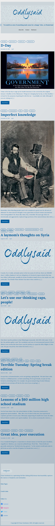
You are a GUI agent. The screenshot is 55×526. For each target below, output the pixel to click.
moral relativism (32, 293)
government (13, 41)
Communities (13, 110)
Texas (27, 395)
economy (12, 395)
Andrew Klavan (5, 359)
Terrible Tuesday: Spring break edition (26, 366)
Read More (5, 102)
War (11, 231)
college (16, 293)
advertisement (5, 430)
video (38, 361)
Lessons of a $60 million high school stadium (25, 401)
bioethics (9, 293)
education (20, 395)
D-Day (6, 45)
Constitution (11, 361)
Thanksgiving (29, 430)
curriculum (19, 361)
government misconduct (32, 229)
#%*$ (3, 229)
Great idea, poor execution (22, 434)
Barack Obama (19, 229)
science (32, 110)
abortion (4, 292)
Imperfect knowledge (18, 114)
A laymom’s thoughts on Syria (25, 235)
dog (27, 361)
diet (20, 110)
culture (23, 293)
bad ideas (4, 41)
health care (21, 41)
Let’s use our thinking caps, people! (23, 299)
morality (41, 293)
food (26, 110)
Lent (32, 361)
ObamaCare (30, 41)
